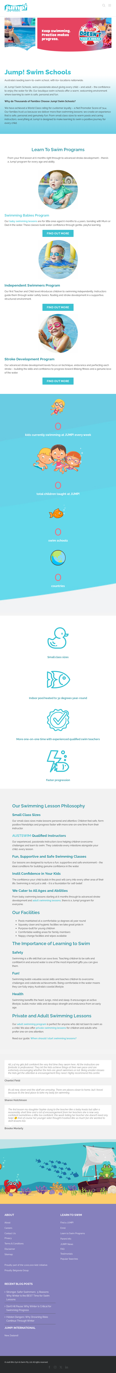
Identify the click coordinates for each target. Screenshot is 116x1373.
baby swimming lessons (23, 221)
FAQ (62, 1249)
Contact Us (10, 1233)
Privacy (8, 1238)
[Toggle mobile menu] (109, 5)
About (7, 1222)
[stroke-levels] (58, 315)
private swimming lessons (51, 1027)
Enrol (63, 1228)
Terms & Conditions (14, 1243)
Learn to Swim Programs (72, 1233)
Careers (8, 1228)
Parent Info (65, 1239)
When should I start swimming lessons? (54, 1038)
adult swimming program (31, 1024)
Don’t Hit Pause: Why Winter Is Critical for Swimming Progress (28, 1308)
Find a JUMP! (67, 1222)
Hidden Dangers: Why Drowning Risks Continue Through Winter (27, 1319)
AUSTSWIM (21, 836)
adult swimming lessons (47, 900)
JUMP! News (66, 1244)
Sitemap (9, 1254)
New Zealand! (11, 1335)
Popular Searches (69, 1259)
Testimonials (66, 1254)
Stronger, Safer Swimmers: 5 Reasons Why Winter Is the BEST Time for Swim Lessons (28, 1296)
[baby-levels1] (58, 171)
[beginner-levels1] (58, 241)
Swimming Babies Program (27, 215)
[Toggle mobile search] (103, 5)
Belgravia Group (21, 1270)
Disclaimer (10, 1249)
